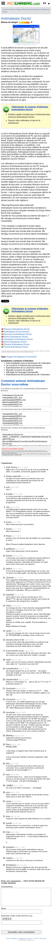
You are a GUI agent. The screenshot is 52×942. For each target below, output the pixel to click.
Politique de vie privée (25, 938)
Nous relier (43, 938)
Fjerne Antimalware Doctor (16, 337)
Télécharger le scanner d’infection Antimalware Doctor (29, 108)
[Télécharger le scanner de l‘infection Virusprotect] (6, 109)
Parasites (12, 9)
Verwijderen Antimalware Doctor (18, 339)
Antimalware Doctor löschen (16, 332)
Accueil (5, 9)
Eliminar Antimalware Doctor (17, 344)
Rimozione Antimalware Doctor (18, 334)
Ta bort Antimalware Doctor (16, 347)
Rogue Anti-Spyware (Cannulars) (28, 9)
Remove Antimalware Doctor (17, 329)
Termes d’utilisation (12, 938)
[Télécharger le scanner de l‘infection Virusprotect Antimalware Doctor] (6, 311)
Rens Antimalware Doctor (15, 342)
